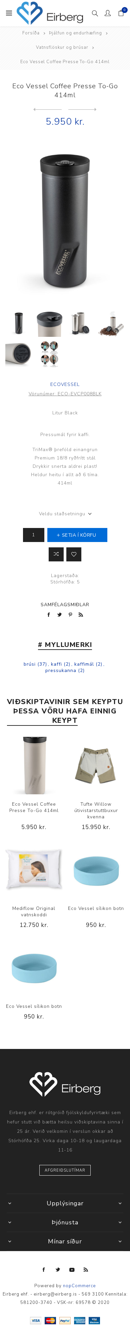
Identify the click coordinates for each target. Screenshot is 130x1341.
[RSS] (86, 1269)
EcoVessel (65, 384)
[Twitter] (58, 1269)
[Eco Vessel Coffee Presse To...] (47, 109)
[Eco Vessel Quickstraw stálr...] (82, 109)
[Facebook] (44, 1269)
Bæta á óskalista (73, 554)
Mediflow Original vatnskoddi (33, 911)
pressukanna (60, 670)
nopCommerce (79, 1286)
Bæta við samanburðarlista (56, 554)
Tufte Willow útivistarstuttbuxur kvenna (96, 810)
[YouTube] (72, 1269)
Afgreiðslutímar (65, 1170)
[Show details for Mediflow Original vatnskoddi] (34, 870)
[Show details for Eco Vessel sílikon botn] (96, 870)
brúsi (30, 664)
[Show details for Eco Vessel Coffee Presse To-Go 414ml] (34, 765)
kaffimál (84, 664)
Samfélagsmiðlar (65, 604)
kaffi (56, 664)
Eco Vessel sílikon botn (96, 908)
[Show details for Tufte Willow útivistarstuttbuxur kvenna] (96, 765)
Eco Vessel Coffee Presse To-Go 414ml (34, 807)
